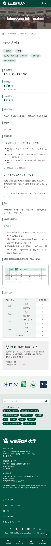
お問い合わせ (7, 517)
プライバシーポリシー (11, 505)
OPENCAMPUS (42, 543)
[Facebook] (17, 529)
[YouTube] (28, 529)
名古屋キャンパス (9, 461)
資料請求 (8, 543)
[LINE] (23, 529)
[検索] (46, 401)
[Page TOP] (47, 534)
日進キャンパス (8, 448)
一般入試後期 (31, 34)
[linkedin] (40, 529)
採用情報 (5, 511)
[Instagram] (34, 529)
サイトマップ (7, 500)
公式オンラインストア (11, 522)
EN (42, 3)
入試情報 (31, 543)
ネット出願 (20, 543)
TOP (5, 34)
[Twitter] (11, 529)
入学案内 (13, 34)
